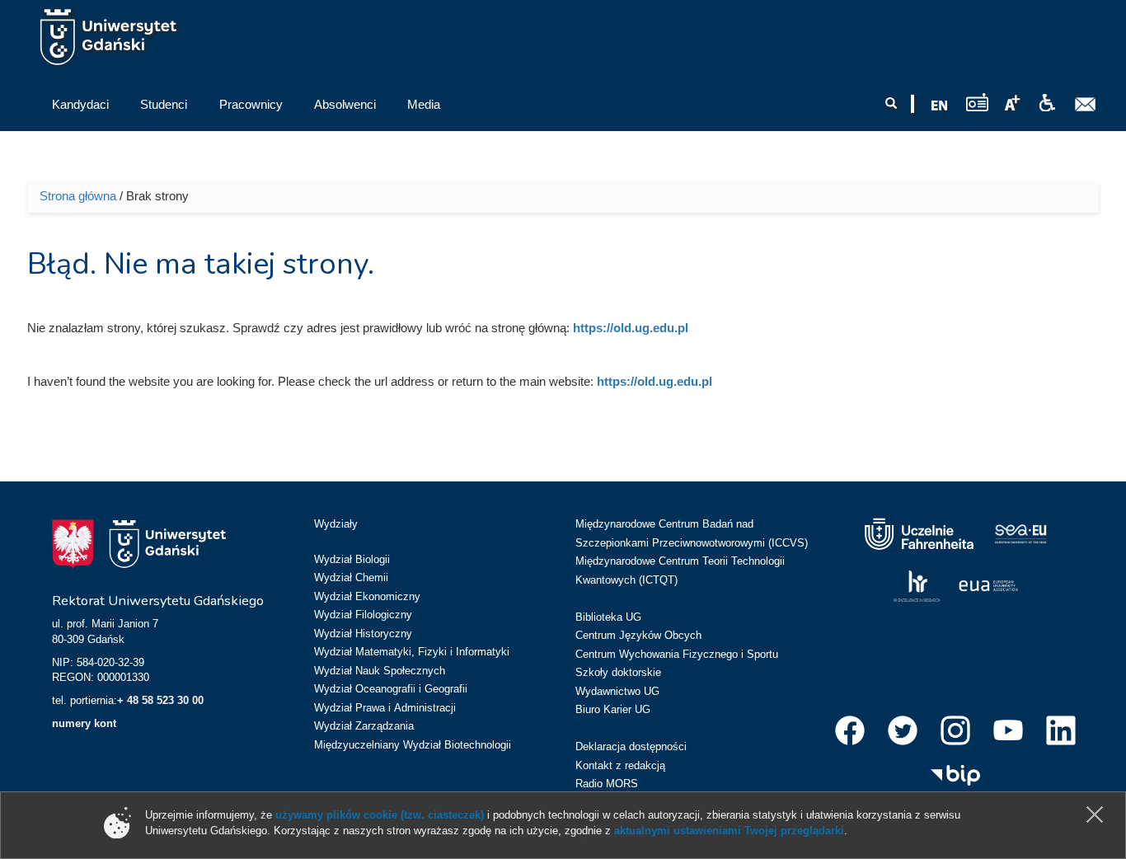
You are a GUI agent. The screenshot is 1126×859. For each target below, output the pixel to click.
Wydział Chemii (351, 577)
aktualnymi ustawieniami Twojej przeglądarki (729, 830)
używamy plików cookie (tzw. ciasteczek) (379, 815)
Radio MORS (606, 783)
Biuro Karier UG (612, 709)
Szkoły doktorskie (618, 672)
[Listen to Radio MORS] (977, 101)
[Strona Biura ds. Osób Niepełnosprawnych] (1047, 103)
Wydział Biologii (352, 559)
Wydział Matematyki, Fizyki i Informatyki (411, 651)
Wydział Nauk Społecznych (379, 670)
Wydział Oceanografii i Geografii (390, 689)
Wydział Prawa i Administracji (385, 708)
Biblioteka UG (608, 617)
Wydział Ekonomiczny (367, 596)
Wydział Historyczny (363, 633)
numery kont (84, 723)
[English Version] (940, 105)
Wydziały (336, 524)
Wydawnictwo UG (617, 691)
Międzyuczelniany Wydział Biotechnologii (412, 745)
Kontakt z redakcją (620, 765)
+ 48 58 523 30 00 (160, 700)
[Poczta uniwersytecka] (1085, 105)
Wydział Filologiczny (363, 614)
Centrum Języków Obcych (638, 635)
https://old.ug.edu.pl (630, 328)
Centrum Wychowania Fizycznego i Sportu (676, 654)
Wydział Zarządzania (364, 726)
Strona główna (78, 196)
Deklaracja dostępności (631, 746)
